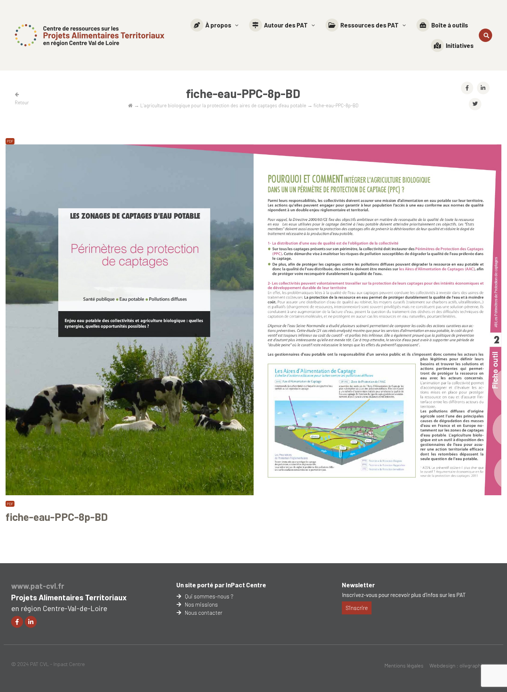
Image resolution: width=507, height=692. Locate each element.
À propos (218, 25)
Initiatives (460, 45)
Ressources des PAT (369, 25)
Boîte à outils (449, 25)
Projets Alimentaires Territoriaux (69, 597)
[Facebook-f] (17, 622)
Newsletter (358, 584)
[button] (214, 25)
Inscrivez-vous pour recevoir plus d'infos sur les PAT (404, 594)
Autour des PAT (286, 25)
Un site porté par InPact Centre (221, 584)
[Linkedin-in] (31, 622)
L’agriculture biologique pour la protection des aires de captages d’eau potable (223, 105)
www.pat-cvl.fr (37, 585)
